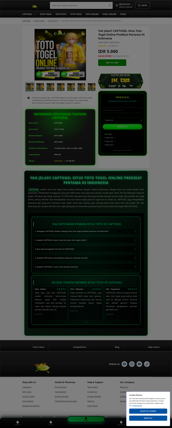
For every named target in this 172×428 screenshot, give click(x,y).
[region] (148, 409)
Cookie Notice (137, 405)
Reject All (148, 418)
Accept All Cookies (148, 411)
